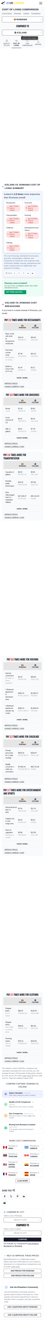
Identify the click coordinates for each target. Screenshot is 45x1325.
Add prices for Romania (22, 1271)
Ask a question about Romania (22, 1307)
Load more (22, 1181)
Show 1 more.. (22, 378)
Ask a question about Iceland (22, 1315)
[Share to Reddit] (33, 273)
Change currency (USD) (14, 386)
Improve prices (11, 383)
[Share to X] (19, 273)
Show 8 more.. (22, 438)
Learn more (26, 1076)
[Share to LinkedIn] (28, 273)
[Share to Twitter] (11, 1196)
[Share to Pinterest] (24, 273)
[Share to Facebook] (14, 273)
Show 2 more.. (22, 844)
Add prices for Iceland (22, 1276)
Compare (22, 1239)
